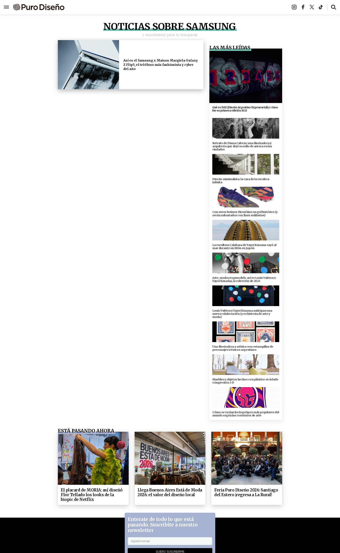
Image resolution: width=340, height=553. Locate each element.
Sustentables (178, 7)
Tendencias (127, 7)
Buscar (333, 7)
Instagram (295, 7)
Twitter (313, 7)
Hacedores (152, 7)
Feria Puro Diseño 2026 (216, 7)
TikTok (321, 7)
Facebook (304, 7)
